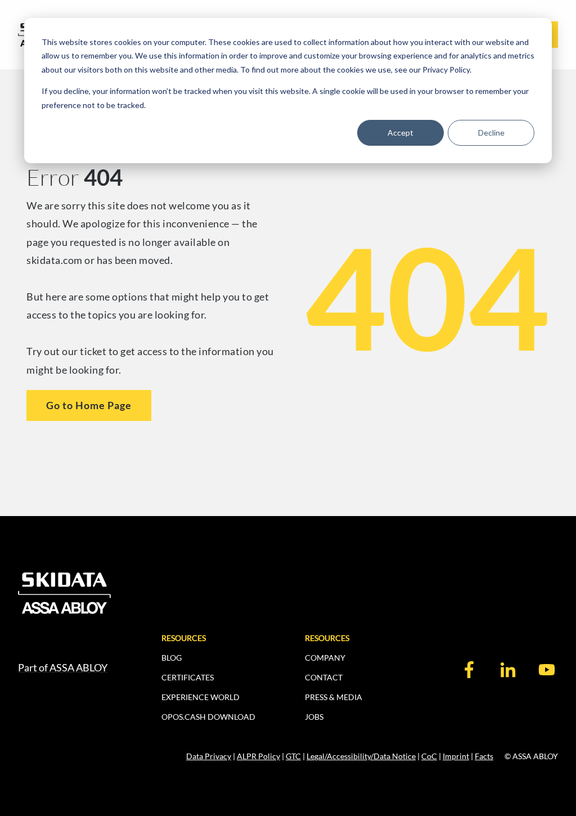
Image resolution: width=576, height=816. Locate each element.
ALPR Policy (258, 756)
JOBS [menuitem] (314, 716)
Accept (400, 132)
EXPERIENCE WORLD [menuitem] (200, 697)
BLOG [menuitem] (171, 657)
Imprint (456, 756)
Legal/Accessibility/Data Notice (361, 756)
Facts (484, 756)
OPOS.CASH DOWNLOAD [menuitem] (208, 716)
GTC (293, 756)
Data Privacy (208, 756)
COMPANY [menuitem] (325, 657)
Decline (491, 132)
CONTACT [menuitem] (324, 677)
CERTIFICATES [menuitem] (187, 677)
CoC (429, 756)
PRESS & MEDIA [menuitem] (333, 697)
